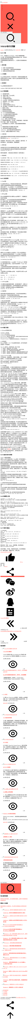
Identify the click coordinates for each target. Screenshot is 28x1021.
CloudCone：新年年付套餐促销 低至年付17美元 (14, 912)
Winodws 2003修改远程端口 (9, 813)
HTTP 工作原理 (6, 767)
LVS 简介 (5, 694)
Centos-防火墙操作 (7, 651)
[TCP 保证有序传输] (8, 714)
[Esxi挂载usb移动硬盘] (8, 789)
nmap (9, 138)
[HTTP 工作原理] (7, 764)
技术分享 (5, 9)
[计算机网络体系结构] (8, 857)
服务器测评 (5, 5)
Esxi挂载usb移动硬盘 (8, 792)
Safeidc (2, 50)
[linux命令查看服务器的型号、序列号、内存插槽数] (15, 670)
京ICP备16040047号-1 (21, 997)
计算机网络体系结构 (8, 860)
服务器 (9, 449)
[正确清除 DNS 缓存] (8, 833)
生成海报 (22, 576)
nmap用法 (9, 552)
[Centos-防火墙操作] (8, 648)
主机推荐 (5, 8)
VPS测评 (5, 6)
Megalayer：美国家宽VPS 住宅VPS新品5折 (13, 987)
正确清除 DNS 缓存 (7, 836)
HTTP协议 (5, 742)
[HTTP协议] (6, 739)
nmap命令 (5, 552)
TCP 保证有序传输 (7, 717)
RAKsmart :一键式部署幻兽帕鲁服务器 (12, 945)
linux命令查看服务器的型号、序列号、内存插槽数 (14, 674)
